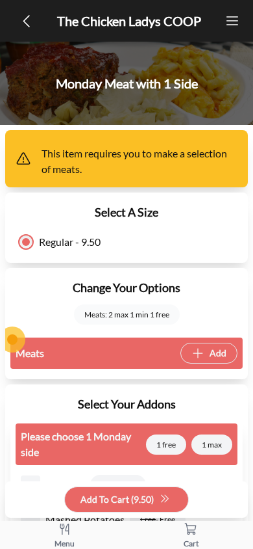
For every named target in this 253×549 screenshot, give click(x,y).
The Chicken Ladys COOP (129, 21)
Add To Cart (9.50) (117, 499)
